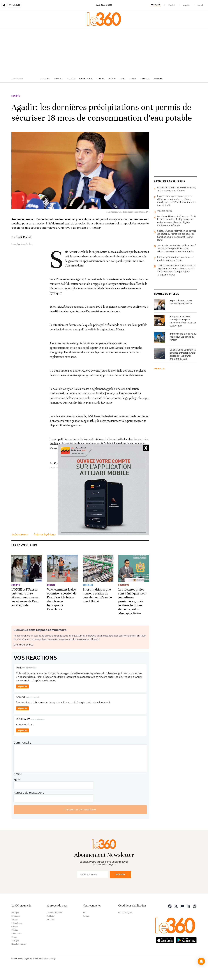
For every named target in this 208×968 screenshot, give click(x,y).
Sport (122, 79)
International (85, 79)
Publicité (50, 916)
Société (71, 79)
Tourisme (158, 79)
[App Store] (165, 940)
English (171, 5)
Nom (17, 779)
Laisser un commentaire (80, 809)
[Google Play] (186, 940)
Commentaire (22, 742)
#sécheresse (19, 534)
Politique (45, 79)
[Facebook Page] (170, 906)
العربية (200, 5)
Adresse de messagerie (29, 792)
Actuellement (17, 79)
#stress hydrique (45, 534)
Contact (86, 916)
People (133, 79)
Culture (100, 79)
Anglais (186, 5)
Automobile (16, 934)
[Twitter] (176, 906)
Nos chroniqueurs (18, 944)
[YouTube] (182, 906)
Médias (112, 79)
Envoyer (120, 874)
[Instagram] (195, 906)
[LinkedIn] (188, 906)
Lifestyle (145, 79)
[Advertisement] (104, 52)
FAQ (84, 913)
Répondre (22, 686)
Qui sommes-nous (55, 913)
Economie (58, 79)
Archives (50, 920)
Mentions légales (125, 913)
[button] (201, 961)
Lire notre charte (23, 644)
